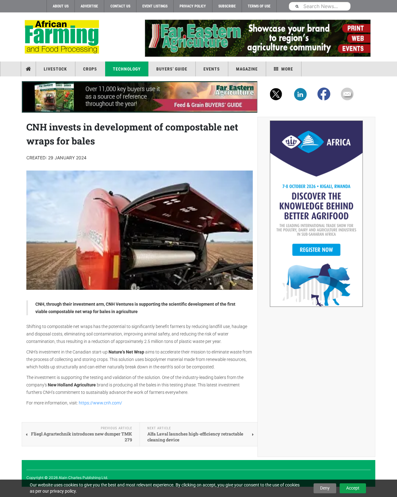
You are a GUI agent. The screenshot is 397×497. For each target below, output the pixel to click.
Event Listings (154, 6)
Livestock (55, 68)
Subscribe (227, 6)
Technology (127, 68)
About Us (61, 6)
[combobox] (319, 6)
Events (211, 68)
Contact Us (120, 6)
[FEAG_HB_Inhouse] (139, 96)
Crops (90, 68)
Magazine (247, 68)
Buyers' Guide (171, 68)
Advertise (89, 6)
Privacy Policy (193, 6)
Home (29, 69)
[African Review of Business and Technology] (63, 37)
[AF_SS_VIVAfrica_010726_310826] (316, 214)
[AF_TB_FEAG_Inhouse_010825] (257, 38)
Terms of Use (259, 6)
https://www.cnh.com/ (100, 402)
